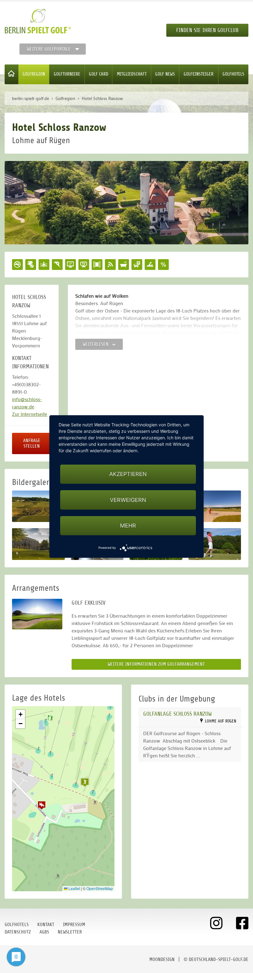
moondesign (162, 959)
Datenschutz (18, 932)
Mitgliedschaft (132, 74)
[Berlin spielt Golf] (38, 21)
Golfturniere (67, 74)
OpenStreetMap (99, 888)
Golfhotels (233, 74)
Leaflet (74, 888)
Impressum (74, 924)
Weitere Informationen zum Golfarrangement (156, 664)
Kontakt (45, 924)
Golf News (165, 74)
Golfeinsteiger (199, 74)
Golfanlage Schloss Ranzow (177, 713)
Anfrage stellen (31, 443)
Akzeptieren (128, 474)
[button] (42, 805)
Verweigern (128, 500)
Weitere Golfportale (49, 49)
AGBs (44, 932)
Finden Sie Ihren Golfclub (207, 30)
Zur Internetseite (29, 414)
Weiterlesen (96, 344)
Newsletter (70, 932)
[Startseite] (12, 74)
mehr (128, 525)
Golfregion (34, 74)
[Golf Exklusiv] (37, 614)
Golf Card (98, 74)
